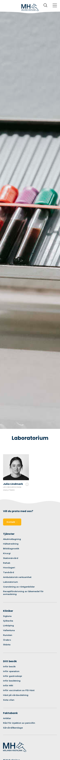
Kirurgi (7, 553)
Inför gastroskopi (12, 676)
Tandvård (8, 572)
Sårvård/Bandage (13, 727)
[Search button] (45, 5)
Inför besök (9, 666)
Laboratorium (10, 582)
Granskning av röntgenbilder (19, 586)
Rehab (6, 563)
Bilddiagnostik (11, 548)
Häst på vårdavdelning (15, 695)
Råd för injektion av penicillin (19, 723)
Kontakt (11, 522)
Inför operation (11, 671)
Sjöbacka (8, 620)
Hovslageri (9, 567)
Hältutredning (10, 543)
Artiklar (7, 718)
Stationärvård (10, 558)
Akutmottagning (12, 539)
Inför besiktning (11, 680)
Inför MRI (8, 685)
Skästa (6, 644)
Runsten (7, 635)
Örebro (7, 640)
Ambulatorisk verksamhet (17, 577)
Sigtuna (7, 616)
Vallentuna (9, 630)
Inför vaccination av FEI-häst (18, 690)
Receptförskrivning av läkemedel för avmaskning (23, 592)
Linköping (8, 625)
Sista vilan (8, 700)
